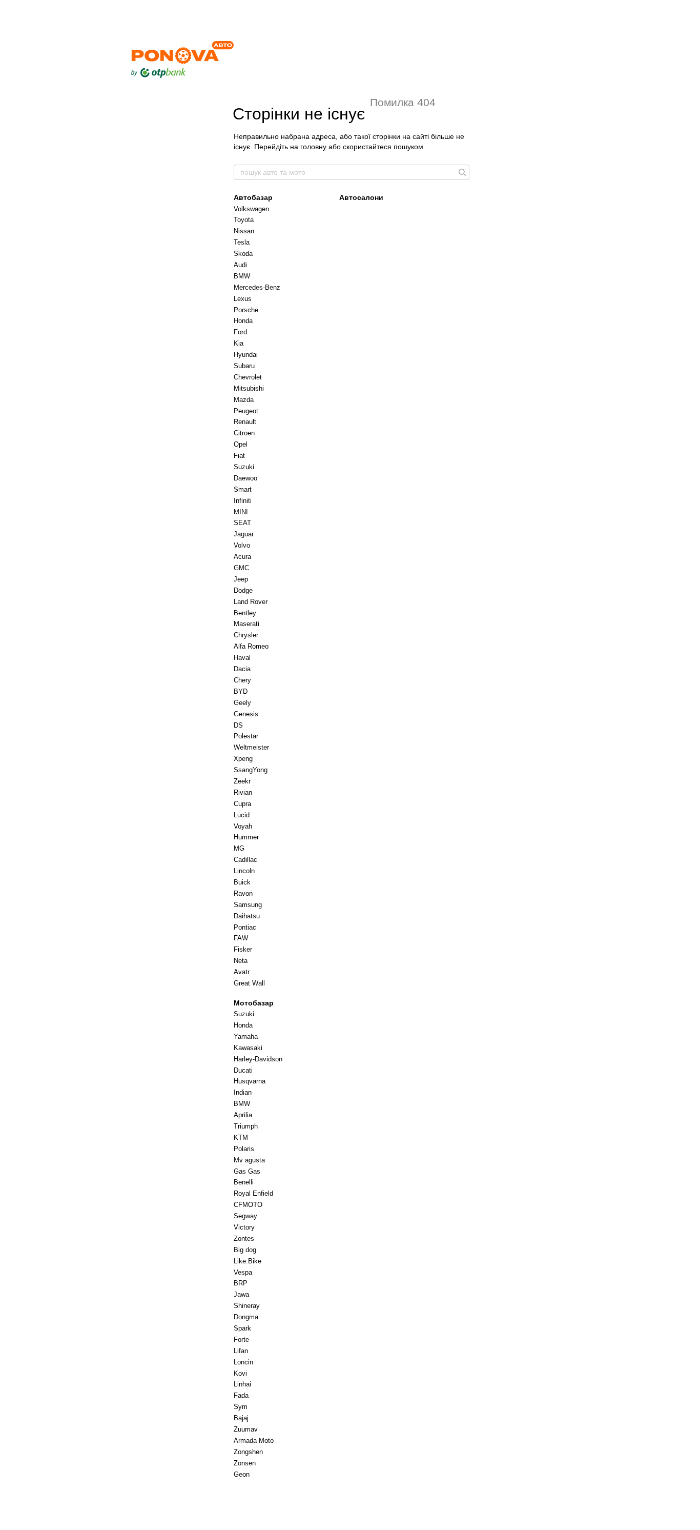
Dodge (243, 590)
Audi (240, 265)
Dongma (246, 1317)
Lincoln (244, 871)
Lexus (243, 299)
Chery (242, 680)
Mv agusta (249, 1160)
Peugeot (246, 411)
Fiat (239, 455)
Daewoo (245, 478)
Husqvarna (249, 1081)
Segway (245, 1216)
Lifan (241, 1351)
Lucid (242, 815)
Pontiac (245, 927)
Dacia (242, 669)
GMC (241, 568)
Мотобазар (254, 1003)
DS (238, 725)
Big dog (245, 1250)
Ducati (243, 1070)
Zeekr (242, 781)
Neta (241, 960)
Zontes (244, 1238)
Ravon (243, 893)
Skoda (243, 253)
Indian (243, 1092)
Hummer (246, 837)
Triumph (246, 1126)
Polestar (246, 736)
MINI (241, 512)
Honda (243, 321)
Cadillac (245, 859)
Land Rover (250, 602)
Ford (240, 332)
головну (313, 147)
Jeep (241, 579)
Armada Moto (254, 1440)
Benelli (244, 1182)
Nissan (244, 231)
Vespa (243, 1272)
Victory (244, 1227)
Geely (242, 703)
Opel (241, 444)
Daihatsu (247, 916)
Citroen (244, 433)
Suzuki (244, 467)
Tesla (242, 242)
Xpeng (243, 758)
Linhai (242, 1384)
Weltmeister (251, 747)
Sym (241, 1407)
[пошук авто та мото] (461, 172)
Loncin (243, 1362)
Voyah (243, 826)
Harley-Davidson (258, 1059)
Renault (245, 422)
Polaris (244, 1149)
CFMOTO (248, 1205)
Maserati (246, 624)
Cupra (242, 804)
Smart (243, 489)
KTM (241, 1137)
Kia (238, 343)
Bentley (245, 613)
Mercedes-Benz (257, 287)
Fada (241, 1395)
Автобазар (253, 197)
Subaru (244, 366)
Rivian (243, 792)
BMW (242, 276)
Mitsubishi (249, 388)
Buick (242, 882)
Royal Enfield (253, 1193)
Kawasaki (248, 1048)
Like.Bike (247, 1261)
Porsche (246, 310)
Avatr (242, 972)
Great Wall (249, 983)
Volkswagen (251, 209)
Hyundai (246, 354)
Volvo (242, 545)
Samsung (248, 905)
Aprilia (243, 1115)
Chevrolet (248, 377)
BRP (241, 1283)
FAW (241, 938)
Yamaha (246, 1036)
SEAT (242, 523)
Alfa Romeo (251, 646)
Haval (242, 657)
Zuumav (246, 1429)
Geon (242, 1474)
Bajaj (241, 1418)
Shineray (247, 1306)
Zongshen (248, 1452)
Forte (241, 1339)
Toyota (244, 220)
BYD (241, 691)
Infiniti (243, 501)
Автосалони (361, 197)
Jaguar (244, 534)
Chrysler (246, 635)
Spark (242, 1328)
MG (239, 848)
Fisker (243, 949)
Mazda (244, 400)
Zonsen (245, 1463)
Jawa (241, 1294)
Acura (242, 556)
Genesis (246, 714)
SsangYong (250, 770)
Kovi (240, 1373)
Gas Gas (247, 1171)
